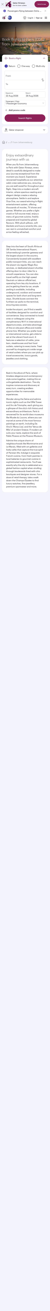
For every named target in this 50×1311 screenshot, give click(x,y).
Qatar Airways (8, 959)
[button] (26, 658)
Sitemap (7, 1156)
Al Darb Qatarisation (11, 982)
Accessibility (9, 1152)
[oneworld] (10, 18)
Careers (5, 970)
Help (4, 1029)
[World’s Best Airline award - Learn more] (8, 1090)
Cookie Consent (21, 1156)
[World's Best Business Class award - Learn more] (8, 1103)
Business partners (9, 1019)
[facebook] (6, 1069)
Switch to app (42, 4)
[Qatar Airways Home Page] (4, 18)
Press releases (8, 974)
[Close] (2, 4)
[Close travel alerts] (45, 10)
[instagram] (30, 1069)
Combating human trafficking (31, 1152)
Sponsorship (7, 978)
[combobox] (25, 513)
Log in (30, 18)
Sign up (39, 18)
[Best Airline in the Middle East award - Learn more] (8, 1129)
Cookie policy (10, 1148)
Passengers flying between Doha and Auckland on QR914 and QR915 (25, 11)
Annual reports (8, 986)
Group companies (9, 1001)
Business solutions (10, 1010)
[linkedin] (18, 1069)
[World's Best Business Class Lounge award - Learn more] (8, 1116)
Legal (21, 1148)
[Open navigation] (46, 18)
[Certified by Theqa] (13, 1045)
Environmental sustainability (14, 991)
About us (6, 966)
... (9, 142)
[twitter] (12, 1069)
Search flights (25, 555)
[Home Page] (3, 142)
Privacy (30, 1148)
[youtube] (24, 1069)
